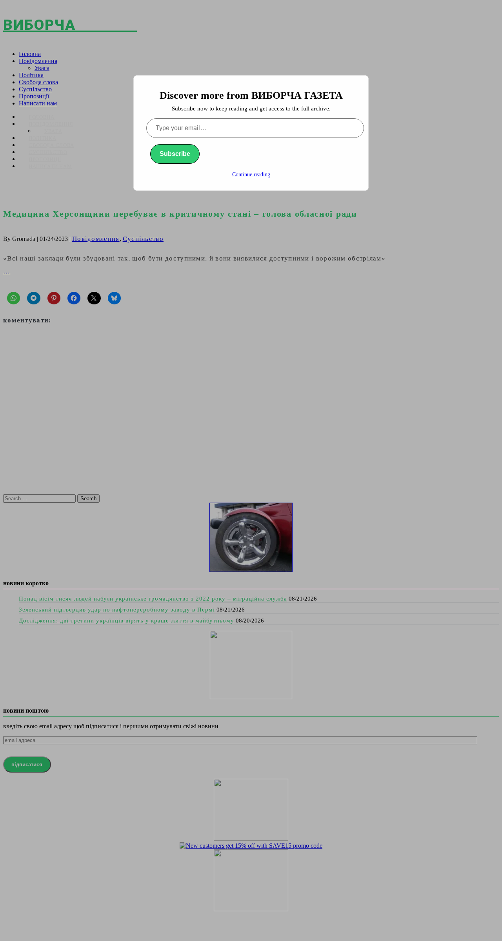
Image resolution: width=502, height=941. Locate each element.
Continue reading (251, 174)
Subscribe (175, 153)
